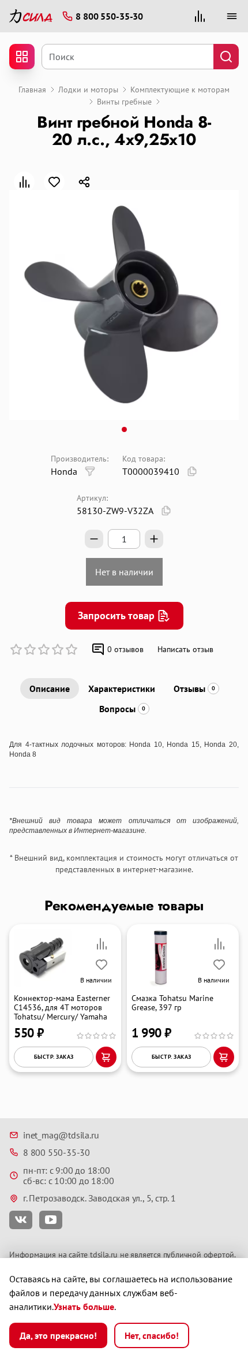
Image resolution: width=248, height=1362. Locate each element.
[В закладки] (54, 182)
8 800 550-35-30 (56, 1152)
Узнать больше (84, 1306)
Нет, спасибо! (152, 1335)
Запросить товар (116, 615)
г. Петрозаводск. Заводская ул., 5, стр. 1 (99, 1198)
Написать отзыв (185, 649)
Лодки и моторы (88, 89)
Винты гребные (124, 101)
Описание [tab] (49, 688)
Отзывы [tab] (194, 688)
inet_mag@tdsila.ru (61, 1135)
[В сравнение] (24, 182)
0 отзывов (125, 649)
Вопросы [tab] (122, 709)
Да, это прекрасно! (58, 1335)
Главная (32, 89)
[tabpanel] (124, 787)
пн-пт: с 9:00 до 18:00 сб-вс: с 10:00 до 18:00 (68, 1175)
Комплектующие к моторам (180, 89)
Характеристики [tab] (121, 688)
